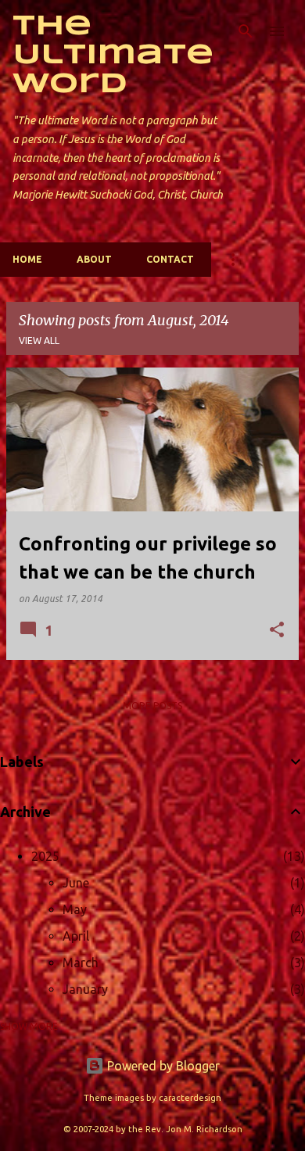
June (76, 883)
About (94, 259)
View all (39, 340)
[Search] (245, 31)
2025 (45, 856)
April (76, 936)
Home (27, 259)
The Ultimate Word (113, 55)
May (75, 909)
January (85, 989)
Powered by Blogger (162, 1066)
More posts (152, 706)
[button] (276, 630)
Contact (170, 259)
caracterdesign (190, 1098)
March (81, 963)
